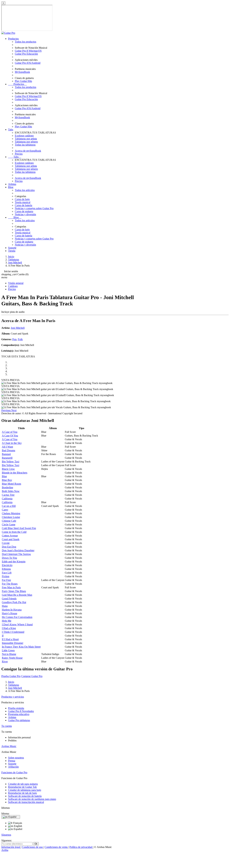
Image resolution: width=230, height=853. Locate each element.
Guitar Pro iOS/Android (27, 62)
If (3, 635)
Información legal (11, 847)
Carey (5, 509)
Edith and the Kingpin (13, 561)
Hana (5, 606)
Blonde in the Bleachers (14, 472)
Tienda (11, 250)
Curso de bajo (22, 199)
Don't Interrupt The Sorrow (16, 554)
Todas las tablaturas (25, 144)
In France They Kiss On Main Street (21, 646)
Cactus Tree (8, 494)
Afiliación (13, 766)
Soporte (12, 247)
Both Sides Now (11, 491)
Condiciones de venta (56, 847)
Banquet (6, 454)
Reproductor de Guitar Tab (22, 786)
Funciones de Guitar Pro (14, 772)
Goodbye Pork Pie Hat (14, 602)
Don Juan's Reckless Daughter (18, 550)
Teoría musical (22, 202)
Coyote (6, 543)
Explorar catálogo (24, 135)
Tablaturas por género (26, 141)
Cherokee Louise (11, 517)
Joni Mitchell (18, 327)
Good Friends (9, 598)
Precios (19, 153)
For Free (6, 580)
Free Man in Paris (11, 587)
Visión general (15, 283)
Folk (20, 339)
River (5, 661)
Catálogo (13, 286)
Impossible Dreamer (12, 643)
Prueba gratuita (16, 708)
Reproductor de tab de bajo (22, 793)
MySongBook (22, 72)
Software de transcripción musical (26, 802)
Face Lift (6, 572)
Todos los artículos (25, 190)
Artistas (12, 184)
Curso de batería (23, 205)
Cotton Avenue (10, 535)
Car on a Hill (9, 506)
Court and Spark (10, 539)
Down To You (9, 557)
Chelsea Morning (11, 513)
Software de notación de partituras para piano (32, 799)
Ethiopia (6, 568)
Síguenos (6, 834)
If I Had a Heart (10, 639)
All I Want (7, 446)
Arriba (4, 850)
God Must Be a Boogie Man (17, 594)
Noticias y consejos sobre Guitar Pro (34, 208)
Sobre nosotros (16, 757)
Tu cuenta (6, 726)
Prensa (11, 760)
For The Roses (10, 583)
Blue (4, 476)
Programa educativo (18, 714)
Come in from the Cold (14, 531)
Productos (13, 38)
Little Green (8, 650)
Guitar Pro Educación (26, 53)
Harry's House (9, 613)
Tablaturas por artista (26, 138)
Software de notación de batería (25, 796)
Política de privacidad (81, 847)
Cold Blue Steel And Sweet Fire (19, 528)
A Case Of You (10, 435)
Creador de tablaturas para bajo (24, 790)
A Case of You (9, 431)
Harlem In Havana (12, 609)
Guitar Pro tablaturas (19, 720)
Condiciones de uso (32, 847)
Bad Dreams (8, 450)
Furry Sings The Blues (14, 591)
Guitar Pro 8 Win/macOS (28, 50)
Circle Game (8, 524)
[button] (6, 410)
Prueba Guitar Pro (11, 676)
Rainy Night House (12, 657)
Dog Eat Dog (9, 546)
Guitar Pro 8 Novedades (21, 711)
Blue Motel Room (11, 483)
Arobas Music (8, 746)
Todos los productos (25, 41)
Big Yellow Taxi (10, 461)
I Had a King (9, 628)
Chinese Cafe (9, 520)
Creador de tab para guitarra (23, 783)
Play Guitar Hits (23, 81)
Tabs (10, 129)
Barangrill (7, 457)
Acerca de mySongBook (28, 150)
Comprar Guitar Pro (31, 676)
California (7, 498)
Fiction (5, 576)
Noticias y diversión (25, 214)
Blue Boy (7, 480)
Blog (10, 187)
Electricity (7, 565)
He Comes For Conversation (17, 617)
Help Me (6, 620)
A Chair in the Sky (12, 443)
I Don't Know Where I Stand (17, 624)
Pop (14, 339)
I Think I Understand (13, 631)
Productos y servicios (12, 696)
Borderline (7, 487)
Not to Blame (9, 654)
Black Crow (8, 468)
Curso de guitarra (24, 211)
